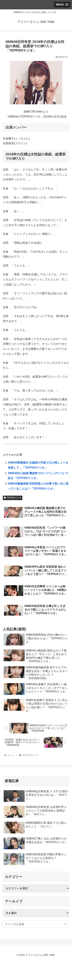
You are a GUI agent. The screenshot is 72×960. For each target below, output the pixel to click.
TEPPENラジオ (14, 497)
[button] (66, 924)
